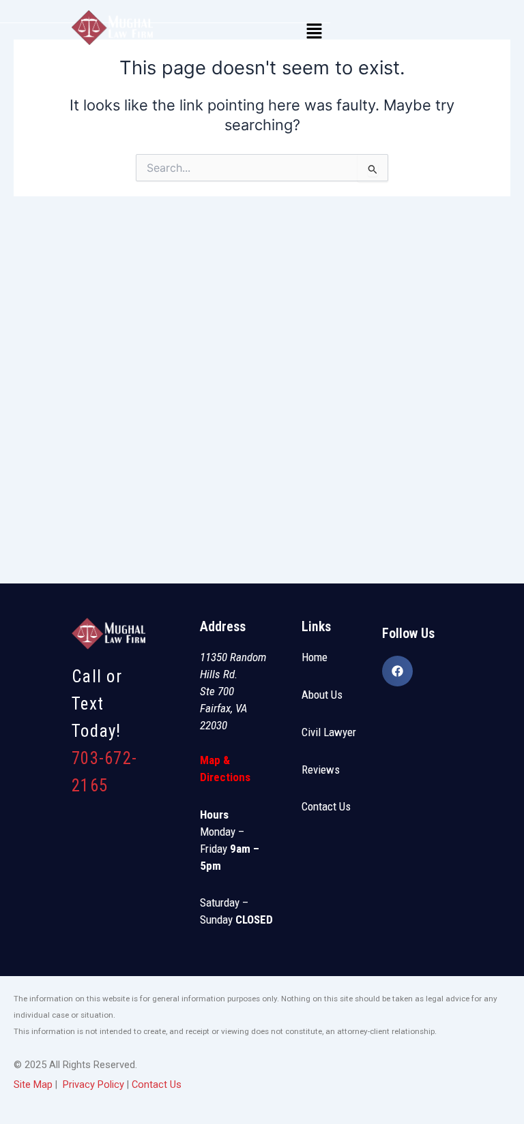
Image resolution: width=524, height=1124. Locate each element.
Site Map (33, 1084)
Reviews (321, 769)
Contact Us (326, 806)
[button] (314, 31)
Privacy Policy (93, 1084)
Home (315, 657)
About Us (322, 694)
